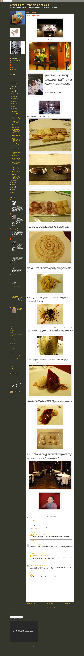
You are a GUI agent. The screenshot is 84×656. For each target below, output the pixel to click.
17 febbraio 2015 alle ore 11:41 (39, 544)
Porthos (11, 332)
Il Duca (31, 544)
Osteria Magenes (34, 517)
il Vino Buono (12, 337)
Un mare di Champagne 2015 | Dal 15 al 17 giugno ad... (16, 149)
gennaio (14, 180)
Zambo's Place (15, 199)
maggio (14, 104)
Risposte (33, 532)
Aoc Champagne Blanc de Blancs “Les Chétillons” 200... (16, 131)
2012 (13, 186)
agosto (14, 99)
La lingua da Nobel (15, 155)
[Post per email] (47, 516)
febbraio (14, 109)
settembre (15, 98)
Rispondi (31, 529)
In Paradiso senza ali (16, 174)
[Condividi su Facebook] (54, 516)
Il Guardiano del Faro (16, 60)
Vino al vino (14, 262)
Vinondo (13, 307)
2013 (13, 184)
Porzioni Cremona (15, 274)
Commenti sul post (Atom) (52, 607)
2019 (13, 85)
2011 (13, 187)
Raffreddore (14, 111)
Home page (50, 603)
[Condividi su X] (53, 516)
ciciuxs (13, 64)
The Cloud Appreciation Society (16, 364)
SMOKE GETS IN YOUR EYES (15, 122)
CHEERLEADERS (15, 156)
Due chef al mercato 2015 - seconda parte (16, 159)
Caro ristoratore (15, 165)
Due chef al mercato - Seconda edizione (16, 163)
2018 (13, 86)
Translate (19, 618)
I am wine (12, 330)
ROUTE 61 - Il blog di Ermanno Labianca (16, 239)
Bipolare (13, 173)
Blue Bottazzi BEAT (16, 213)
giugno (14, 103)
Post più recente (31, 603)
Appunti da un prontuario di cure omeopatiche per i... (16, 140)
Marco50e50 (35, 534)
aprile (14, 106)
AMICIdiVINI (12, 328)
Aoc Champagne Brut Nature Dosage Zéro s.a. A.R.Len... (16, 145)
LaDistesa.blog (15, 228)
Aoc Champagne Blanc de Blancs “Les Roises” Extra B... (16, 168)
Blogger (49, 646)
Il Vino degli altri (15, 296)
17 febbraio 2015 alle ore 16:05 (44, 575)
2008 (13, 192)
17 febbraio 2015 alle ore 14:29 (44, 555)
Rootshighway (13, 348)
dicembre (14, 93)
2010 (13, 189)
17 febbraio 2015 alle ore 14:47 (39, 565)
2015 (13, 91)
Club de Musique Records (15, 346)
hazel (13, 67)
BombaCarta (14, 252)
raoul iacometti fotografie (15, 368)
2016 (13, 90)
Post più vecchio (69, 603)
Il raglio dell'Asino (15, 127)
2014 (13, 182)
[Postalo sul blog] (51, 516)
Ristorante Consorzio (14, 362)
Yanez (13, 62)
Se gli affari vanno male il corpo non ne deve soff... (16, 177)
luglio (14, 101)
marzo (14, 108)
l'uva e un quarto (13, 339)
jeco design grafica (13, 366)
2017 (13, 88)
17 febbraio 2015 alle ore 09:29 (40, 524)
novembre (15, 94)
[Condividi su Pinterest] (55, 516)
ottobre (14, 96)
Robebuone (14, 125)
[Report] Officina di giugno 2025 (17, 254)
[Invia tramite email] (50, 516)
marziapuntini (14, 69)
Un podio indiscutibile (16, 171)
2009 (13, 191)
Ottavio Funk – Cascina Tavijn (17, 297)
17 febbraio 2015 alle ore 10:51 (44, 534)
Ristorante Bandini (13, 361)
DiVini (13, 285)
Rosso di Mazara (15, 133)
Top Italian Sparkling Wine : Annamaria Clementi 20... (16, 118)
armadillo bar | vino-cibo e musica (29, 4)
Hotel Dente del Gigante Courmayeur (14, 359)
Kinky (13, 124)
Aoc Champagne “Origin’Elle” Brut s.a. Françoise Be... (16, 115)
